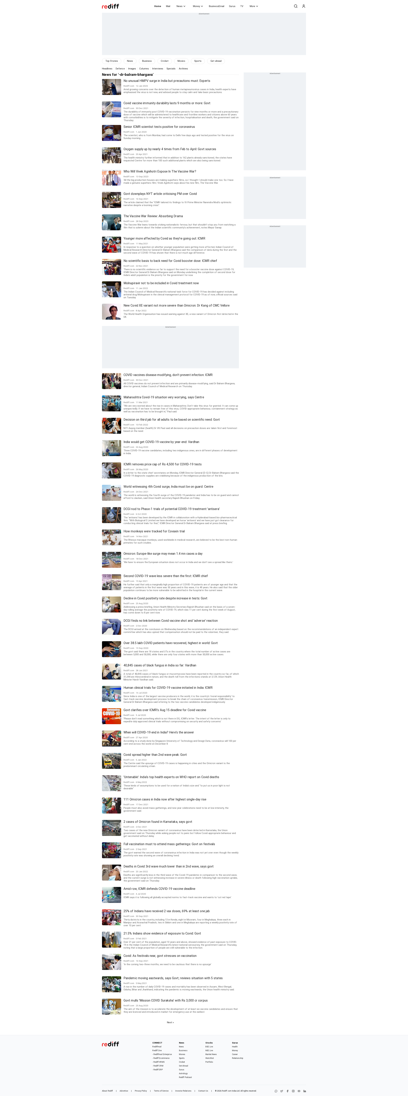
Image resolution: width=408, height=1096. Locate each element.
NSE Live (209, 1050)
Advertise (124, 1091)
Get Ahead (183, 1066)
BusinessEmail (216, 6)
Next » (170, 1022)
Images (132, 68)
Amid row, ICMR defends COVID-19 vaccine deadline (159, 889)
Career (235, 1054)
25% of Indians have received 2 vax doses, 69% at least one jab (167, 911)
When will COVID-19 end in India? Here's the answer (159, 732)
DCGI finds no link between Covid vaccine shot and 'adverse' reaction (171, 621)
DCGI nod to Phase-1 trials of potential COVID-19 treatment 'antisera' (172, 509)
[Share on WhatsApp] (276, 1091)
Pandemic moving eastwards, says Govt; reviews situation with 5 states (173, 978)
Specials (171, 68)
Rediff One (157, 1050)
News (179, 6)
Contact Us (203, 1091)
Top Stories (111, 61)
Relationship (237, 1058)
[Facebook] (287, 1091)
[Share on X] (281, 1091)
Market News (211, 1054)
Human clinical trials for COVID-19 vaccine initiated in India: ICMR (168, 688)
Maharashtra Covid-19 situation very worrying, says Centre (164, 397)
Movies (181, 61)
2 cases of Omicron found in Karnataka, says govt (158, 822)
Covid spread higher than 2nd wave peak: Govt (155, 755)
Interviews (157, 68)
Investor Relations (183, 1091)
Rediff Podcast (185, 1077)
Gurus (232, 6)
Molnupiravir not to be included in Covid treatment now (161, 283)
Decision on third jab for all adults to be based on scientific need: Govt (172, 419)
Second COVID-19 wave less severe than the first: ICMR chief (166, 576)
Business (147, 61)
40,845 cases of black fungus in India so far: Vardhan (160, 665)
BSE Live (209, 1047)
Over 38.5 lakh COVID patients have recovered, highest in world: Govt (171, 643)
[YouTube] (299, 1091)
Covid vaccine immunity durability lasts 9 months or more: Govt (167, 103)
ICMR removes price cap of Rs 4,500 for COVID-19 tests (163, 464)
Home (157, 6)
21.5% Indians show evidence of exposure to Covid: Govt (162, 933)
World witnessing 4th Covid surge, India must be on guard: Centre (168, 486)
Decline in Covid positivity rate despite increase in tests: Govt (165, 598)
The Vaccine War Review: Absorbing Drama (153, 216)
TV (241, 6)
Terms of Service (161, 1091)
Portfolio (209, 1062)
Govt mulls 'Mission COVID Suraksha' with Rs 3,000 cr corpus (166, 1000)
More (252, 6)
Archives (183, 68)
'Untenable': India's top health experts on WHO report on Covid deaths (171, 777)
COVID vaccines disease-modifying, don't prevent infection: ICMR (168, 375)
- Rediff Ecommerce (160, 1058)
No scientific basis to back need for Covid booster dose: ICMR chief (170, 261)
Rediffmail (156, 1047)
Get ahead (216, 61)
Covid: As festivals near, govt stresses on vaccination (160, 956)
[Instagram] (293, 1091)
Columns (144, 68)
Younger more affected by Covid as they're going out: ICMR (164, 238)
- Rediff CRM (157, 1066)
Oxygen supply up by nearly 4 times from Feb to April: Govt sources (170, 149)
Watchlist (209, 1058)
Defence (120, 68)
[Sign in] (303, 6)
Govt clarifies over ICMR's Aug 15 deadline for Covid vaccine (165, 710)
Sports (198, 61)
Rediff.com (227, 1091)
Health (235, 1047)
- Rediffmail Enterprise (162, 1054)
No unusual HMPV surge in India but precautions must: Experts (167, 81)
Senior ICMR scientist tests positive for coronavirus (159, 127)
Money (196, 6)
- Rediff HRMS (158, 1062)
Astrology (183, 1073)
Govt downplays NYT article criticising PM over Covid (160, 194)
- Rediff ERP (157, 1070)
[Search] (295, 6)
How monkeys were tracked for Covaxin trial (154, 531)
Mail (168, 6)
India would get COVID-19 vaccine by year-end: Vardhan (161, 442)
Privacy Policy (141, 1091)
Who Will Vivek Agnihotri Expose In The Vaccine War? (160, 171)
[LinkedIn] (304, 1091)
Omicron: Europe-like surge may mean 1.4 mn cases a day (163, 554)
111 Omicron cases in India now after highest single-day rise (165, 799)
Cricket (164, 61)
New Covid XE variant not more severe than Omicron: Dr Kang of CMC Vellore (176, 305)
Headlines (107, 68)
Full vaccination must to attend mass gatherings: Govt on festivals (169, 844)
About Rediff (107, 1091)
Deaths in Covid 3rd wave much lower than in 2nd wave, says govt (169, 866)
